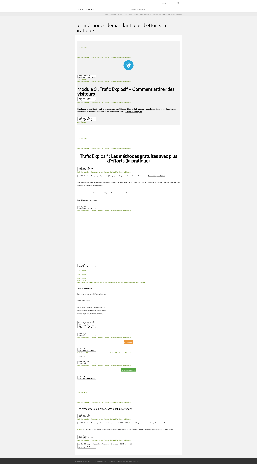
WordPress (136, 461)
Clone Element (91, 57)
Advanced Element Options (105, 57)
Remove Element (125, 57)
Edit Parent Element (84, 282)
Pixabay (131, 423)
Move (117, 57)
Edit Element (81, 57)
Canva (79, 429)
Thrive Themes (120, 461)
